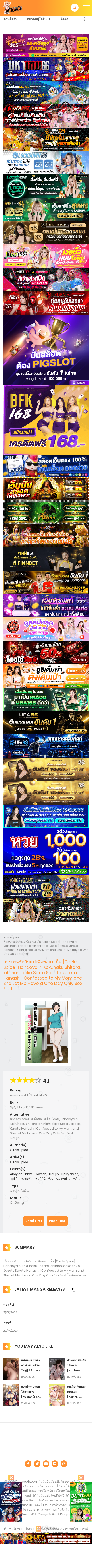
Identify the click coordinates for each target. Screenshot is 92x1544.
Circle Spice (19, 1150)
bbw (28, 1174)
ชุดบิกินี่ (40, 1178)
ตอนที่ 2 (8, 1304)
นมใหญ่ (61, 1178)
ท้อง (51, 1178)
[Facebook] (28, 1463)
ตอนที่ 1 (8, 1323)
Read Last (57, 1221)
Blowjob (40, 1174)
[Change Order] (73, 1289)
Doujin (54, 1174)
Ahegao (21, 937)
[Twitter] (37, 1463)
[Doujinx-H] (13, 7)
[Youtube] (46, 1463)
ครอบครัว (26, 1178)
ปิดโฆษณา (48, 1528)
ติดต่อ (64, 19)
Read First (33, 1221)
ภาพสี (73, 1178)
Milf (14, 1178)
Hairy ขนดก (69, 1174)
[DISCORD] (64, 1463)
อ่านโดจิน (10, 19)
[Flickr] (55, 1463)
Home (8, 937)
